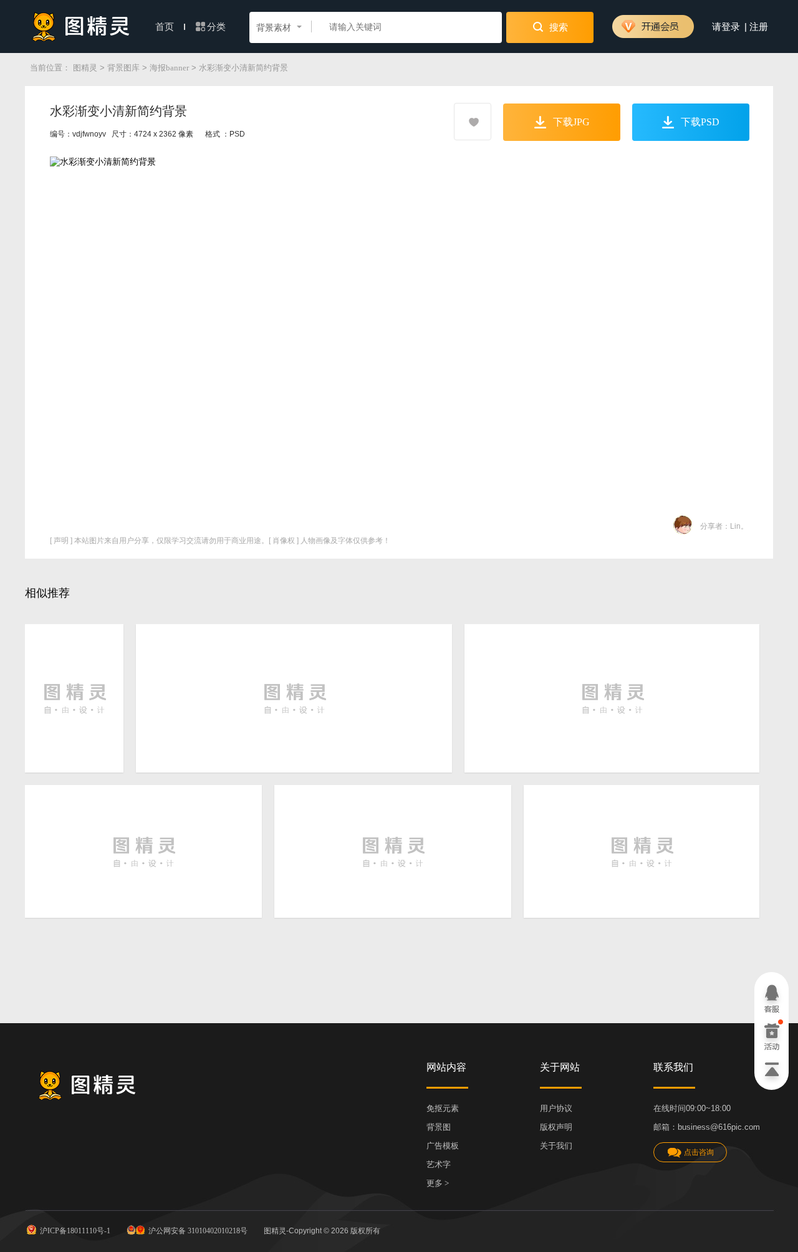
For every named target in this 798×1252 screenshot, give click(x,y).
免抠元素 (442, 1108)
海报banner (169, 67)
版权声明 (556, 1127)
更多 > (437, 1183)
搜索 (557, 27)
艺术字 (438, 1164)
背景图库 (123, 67)
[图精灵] (81, 26)
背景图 (438, 1127)
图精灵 (85, 67)
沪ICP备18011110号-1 (75, 1230)
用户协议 (556, 1108)
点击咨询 (699, 1152)
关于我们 (556, 1145)
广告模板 (442, 1145)
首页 (165, 27)
